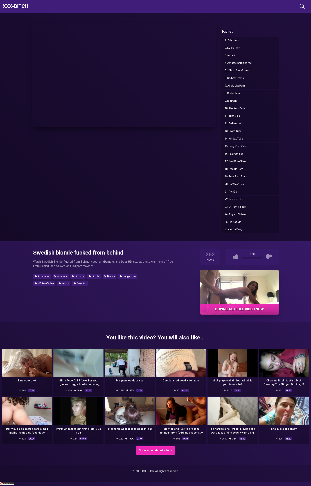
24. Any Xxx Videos (235, 214)
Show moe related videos (155, 450)
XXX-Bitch (15, 6)
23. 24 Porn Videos (235, 206)
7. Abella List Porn (235, 85)
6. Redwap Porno (234, 78)
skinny (65, 283)
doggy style (129, 276)
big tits (95, 276)
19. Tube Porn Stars (236, 176)
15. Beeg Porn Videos (237, 146)
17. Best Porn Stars (235, 161)
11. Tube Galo (232, 115)
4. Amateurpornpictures (238, 62)
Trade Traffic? (233, 229)
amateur (62, 276)
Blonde (111, 276)
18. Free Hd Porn (234, 168)
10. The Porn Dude (235, 108)
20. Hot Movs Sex (234, 184)
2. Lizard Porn (232, 47)
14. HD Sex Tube (234, 138)
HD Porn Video (45, 283)
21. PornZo (231, 191)
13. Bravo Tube (233, 131)
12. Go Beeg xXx (234, 123)
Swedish (81, 283)
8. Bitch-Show (232, 93)
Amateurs (43, 276)
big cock (79, 276)
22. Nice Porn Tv (234, 199)
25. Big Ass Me (233, 221)
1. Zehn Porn (232, 40)
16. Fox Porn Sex (234, 153)
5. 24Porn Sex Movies (237, 70)
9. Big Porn (231, 100)
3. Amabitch (231, 55)
